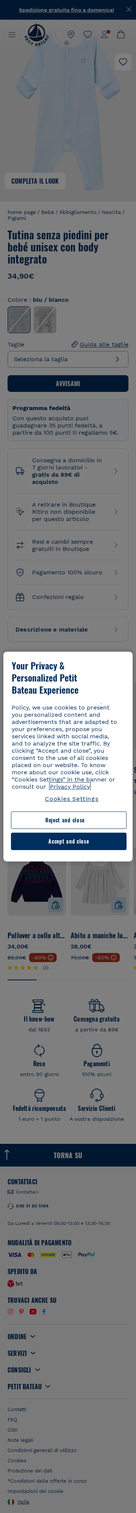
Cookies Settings (72, 798)
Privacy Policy (70, 786)
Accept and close (68, 841)
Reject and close (65, 820)
